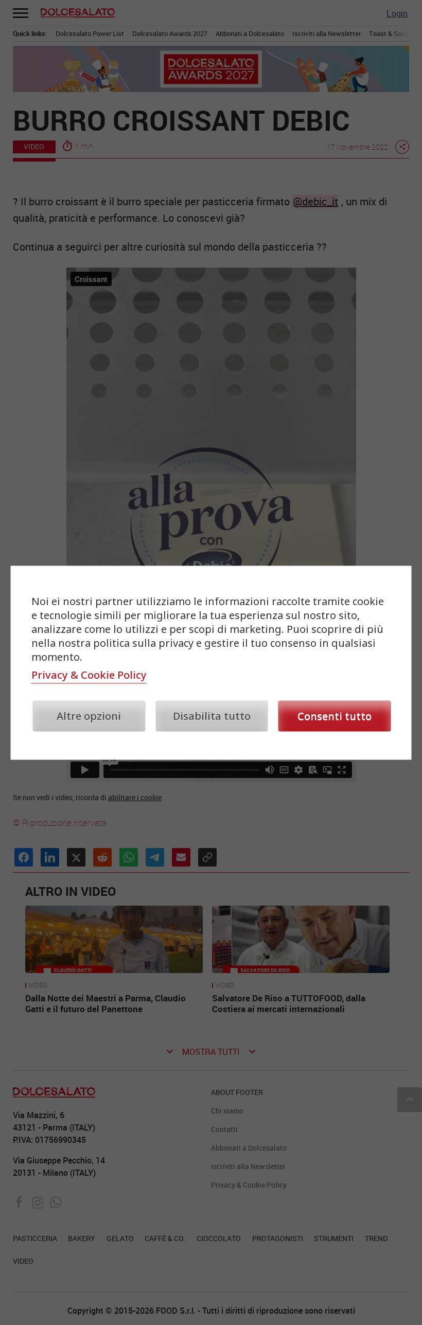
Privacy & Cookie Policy (89, 674)
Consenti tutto (334, 715)
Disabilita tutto (212, 715)
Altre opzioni (89, 715)
